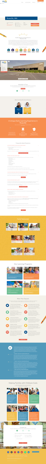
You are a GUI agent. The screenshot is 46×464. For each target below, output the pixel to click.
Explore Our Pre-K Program (28, 292)
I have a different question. (28, 436)
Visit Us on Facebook (18, 26)
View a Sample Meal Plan (23, 186)
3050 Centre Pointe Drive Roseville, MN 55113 (10, 25)
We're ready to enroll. (18, 436)
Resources (33, 2)
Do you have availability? (28, 435)
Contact (42, 2)
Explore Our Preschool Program (12, 292)
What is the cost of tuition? (18, 435)
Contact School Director (22, 401)
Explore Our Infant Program (11, 277)
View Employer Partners (34, 401)
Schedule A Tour (35, 25)
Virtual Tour (34, 23)
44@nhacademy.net (18, 23)
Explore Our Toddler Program (28, 277)
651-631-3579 (17, 22)
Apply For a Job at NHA (34, 418)
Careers (38, 2)
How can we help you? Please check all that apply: (23, 433)
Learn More (9, 401)
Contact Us (23, 177)
